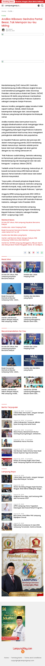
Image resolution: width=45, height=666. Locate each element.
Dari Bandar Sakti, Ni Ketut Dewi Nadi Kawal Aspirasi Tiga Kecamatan (27, 452)
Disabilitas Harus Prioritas (23, 441)
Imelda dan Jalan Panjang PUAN (14, 227)
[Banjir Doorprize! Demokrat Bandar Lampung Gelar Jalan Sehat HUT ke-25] (11, 288)
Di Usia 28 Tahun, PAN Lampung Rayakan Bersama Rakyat (21, 223)
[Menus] (3, 5)
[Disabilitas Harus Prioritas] (7, 443)
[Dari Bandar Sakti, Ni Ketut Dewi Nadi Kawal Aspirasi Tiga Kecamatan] (7, 452)
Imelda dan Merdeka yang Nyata (14, 235)
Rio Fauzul (9, 29)
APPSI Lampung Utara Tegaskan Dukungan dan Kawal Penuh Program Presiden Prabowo (28, 507)
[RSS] (22, 652)
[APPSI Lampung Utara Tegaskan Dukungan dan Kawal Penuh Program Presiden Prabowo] (7, 507)
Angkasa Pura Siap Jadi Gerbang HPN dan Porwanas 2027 (28, 497)
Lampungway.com (12, 5)
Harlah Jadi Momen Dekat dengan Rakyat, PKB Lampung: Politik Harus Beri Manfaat (19, 239)
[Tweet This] (29, 252)
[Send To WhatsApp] (41, 252)
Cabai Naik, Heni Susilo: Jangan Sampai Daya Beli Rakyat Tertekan (28, 414)
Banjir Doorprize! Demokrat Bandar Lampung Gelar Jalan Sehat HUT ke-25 (21, 231)
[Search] (42, 5)
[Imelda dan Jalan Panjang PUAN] (33, 267)
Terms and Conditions (32, 658)
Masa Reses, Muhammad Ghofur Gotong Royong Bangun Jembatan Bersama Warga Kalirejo (27, 433)
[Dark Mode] (39, 5)
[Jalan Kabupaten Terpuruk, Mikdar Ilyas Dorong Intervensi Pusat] (7, 424)
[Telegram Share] (37, 252)
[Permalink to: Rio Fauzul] (3, 30)
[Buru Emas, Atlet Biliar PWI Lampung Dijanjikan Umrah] (7, 517)
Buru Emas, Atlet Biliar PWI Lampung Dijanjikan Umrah (27, 516)
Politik (4, 16)
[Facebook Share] (25, 252)
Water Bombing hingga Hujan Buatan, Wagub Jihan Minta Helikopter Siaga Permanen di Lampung (28, 488)
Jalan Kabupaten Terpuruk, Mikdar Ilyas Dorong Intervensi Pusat (27, 423)
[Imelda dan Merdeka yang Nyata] (33, 288)
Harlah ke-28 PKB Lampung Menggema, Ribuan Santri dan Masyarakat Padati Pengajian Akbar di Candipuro (22, 244)
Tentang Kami (16, 658)
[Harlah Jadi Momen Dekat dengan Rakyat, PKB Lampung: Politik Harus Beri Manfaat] (11, 310)
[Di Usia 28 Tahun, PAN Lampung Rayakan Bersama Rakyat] (11, 267)
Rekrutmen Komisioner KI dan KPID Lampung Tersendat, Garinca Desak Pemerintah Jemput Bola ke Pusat (27, 526)
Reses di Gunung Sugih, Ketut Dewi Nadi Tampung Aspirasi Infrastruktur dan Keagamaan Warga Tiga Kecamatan (28, 461)
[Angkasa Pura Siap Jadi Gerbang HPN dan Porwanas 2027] (7, 498)
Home (6, 658)
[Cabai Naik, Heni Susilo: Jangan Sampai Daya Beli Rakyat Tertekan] (7, 414)
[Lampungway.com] (22, 648)
